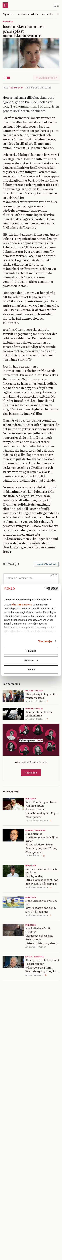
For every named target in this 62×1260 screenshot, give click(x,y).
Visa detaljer (45, 641)
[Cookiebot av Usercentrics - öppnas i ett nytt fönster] (44, 588)
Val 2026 (47, 14)
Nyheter (8, 14)
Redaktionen (16, 87)
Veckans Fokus (28, 14)
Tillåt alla (31, 650)
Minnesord (8, 21)
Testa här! (31, 772)
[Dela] (4, 78)
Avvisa (31, 669)
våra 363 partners (21, 604)
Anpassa (29, 660)
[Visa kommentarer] (8, 78)
